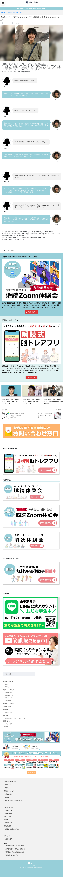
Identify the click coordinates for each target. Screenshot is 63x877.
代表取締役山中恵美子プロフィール (14, 829)
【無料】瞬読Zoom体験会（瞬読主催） (15, 849)
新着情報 (5, 709)
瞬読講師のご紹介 (10, 695)
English (5, 727)
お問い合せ (6, 721)
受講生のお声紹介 (8, 703)
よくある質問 (8, 724)
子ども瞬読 (8, 700)
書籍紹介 (7, 687)
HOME (32, 863)
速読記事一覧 (8, 712)
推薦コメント (8, 684)
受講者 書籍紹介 (8, 813)
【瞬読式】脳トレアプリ (11, 855)
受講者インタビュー (10, 810)
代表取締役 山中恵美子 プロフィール (15, 718)
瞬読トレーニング (8, 690)
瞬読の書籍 (31, 772)
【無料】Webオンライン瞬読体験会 (14, 846)
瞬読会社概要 (7, 826)
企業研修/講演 (8, 692)
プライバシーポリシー (31, 865)
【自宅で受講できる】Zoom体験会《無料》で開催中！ (31, 8)
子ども (12, 250)
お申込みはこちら (31, 312)
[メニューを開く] (3, 3)
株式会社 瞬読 (34, 2)
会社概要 (5, 715)
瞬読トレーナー (9, 698)
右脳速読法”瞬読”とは (9, 681)
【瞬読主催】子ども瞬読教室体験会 (14, 852)
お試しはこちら (31, 377)
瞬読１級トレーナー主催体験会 (13, 800)
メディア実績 (7, 706)
